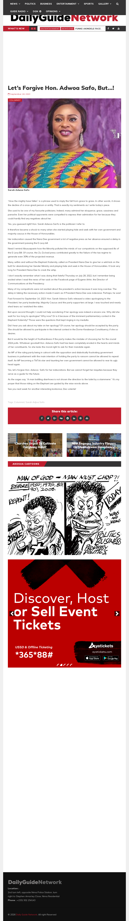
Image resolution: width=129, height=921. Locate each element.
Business (46, 3)
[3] (64, 665)
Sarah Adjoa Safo (35, 402)
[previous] (11, 613)
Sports (89, 3)
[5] (71, 665)
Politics (30, 3)
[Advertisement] (64, 58)
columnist (19, 402)
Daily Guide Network (26, 914)
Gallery (103, 3)
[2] (61, 665)
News (13, 3)
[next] (117, 613)
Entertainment (66, 3)
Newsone (68, 28)
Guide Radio (17, 11)
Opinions (52, 11)
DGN (35, 11)
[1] (58, 665)
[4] (68, 665)
